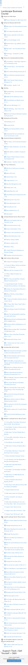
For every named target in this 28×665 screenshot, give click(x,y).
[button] (1, 1)
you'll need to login (20, 659)
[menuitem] (1, 3)
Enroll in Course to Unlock (14, 661)
